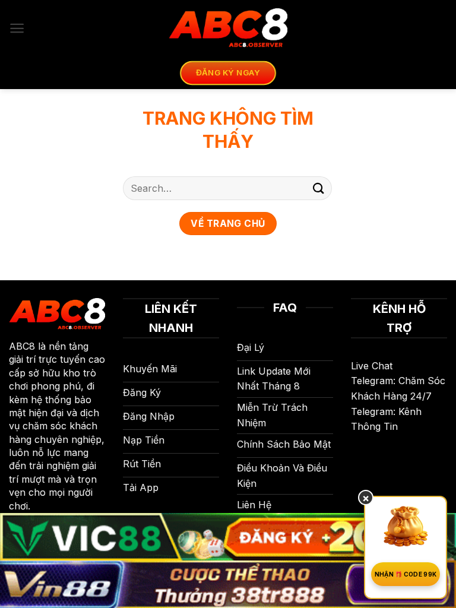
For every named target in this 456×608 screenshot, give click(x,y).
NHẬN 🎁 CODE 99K (406, 574)
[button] (17, 28)
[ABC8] (228, 28)
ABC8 (22, 346)
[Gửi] (319, 188)
